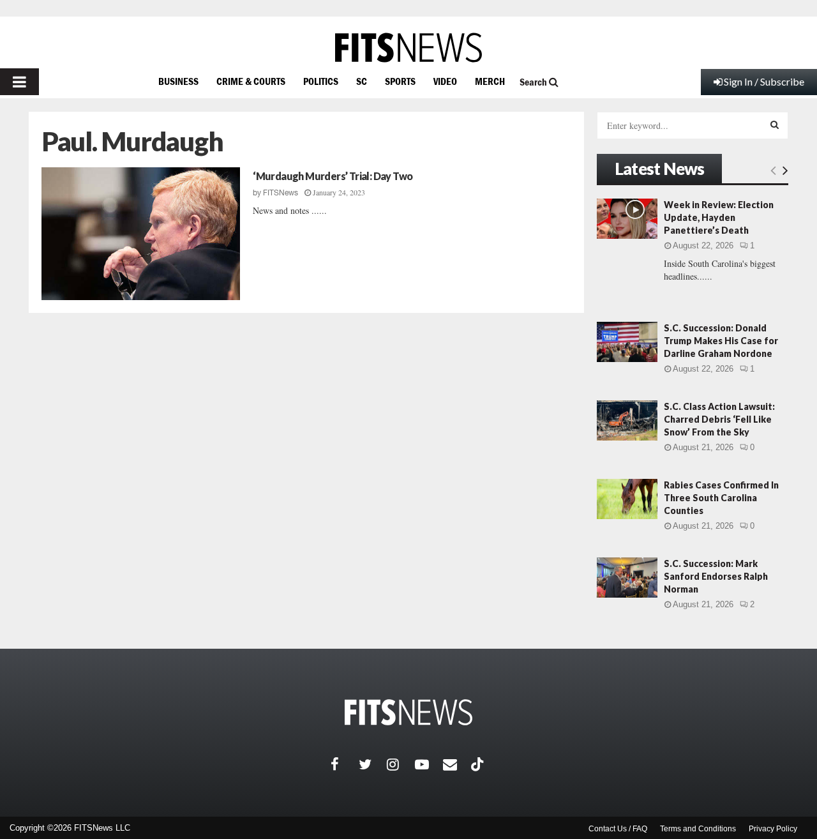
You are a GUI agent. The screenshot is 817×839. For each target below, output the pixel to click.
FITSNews (280, 192)
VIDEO (445, 81)
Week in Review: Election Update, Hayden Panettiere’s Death (719, 217)
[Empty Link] (773, 170)
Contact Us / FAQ (617, 828)
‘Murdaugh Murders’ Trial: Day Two (332, 176)
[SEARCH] (774, 124)
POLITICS (320, 81)
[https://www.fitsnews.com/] (408, 47)
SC (361, 81)
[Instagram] (401, 764)
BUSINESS (178, 81)
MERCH (490, 81)
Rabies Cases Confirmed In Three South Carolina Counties (721, 498)
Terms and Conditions (698, 828)
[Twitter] (373, 764)
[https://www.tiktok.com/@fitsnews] (478, 764)
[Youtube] (429, 764)
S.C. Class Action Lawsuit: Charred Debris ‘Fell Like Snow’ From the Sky (719, 419)
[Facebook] (345, 764)
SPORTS (400, 81)
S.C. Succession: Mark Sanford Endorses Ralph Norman (716, 576)
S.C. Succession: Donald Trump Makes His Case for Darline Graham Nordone (721, 340)
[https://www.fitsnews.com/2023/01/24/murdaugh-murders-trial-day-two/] (140, 233)
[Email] (457, 764)
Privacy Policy (773, 828)
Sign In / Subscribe (764, 81)
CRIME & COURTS (250, 81)
